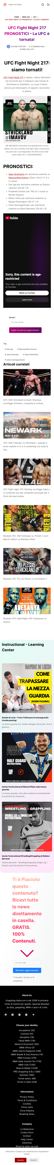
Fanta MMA (24, 1040)
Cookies (27, 1103)
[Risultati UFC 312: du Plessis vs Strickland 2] (27, 561)
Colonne (25, 1033)
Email (12, 317)
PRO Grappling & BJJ (24, 1071)
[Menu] (49, 4)
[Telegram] (33, 1014)
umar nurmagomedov (15, 360)
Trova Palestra (27, 1110)
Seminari (24, 1075)
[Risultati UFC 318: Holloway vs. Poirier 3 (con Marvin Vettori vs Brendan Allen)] (27, 518)
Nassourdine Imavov (19, 177)
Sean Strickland (16, 174)
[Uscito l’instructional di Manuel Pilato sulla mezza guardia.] (27, 757)
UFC (32, 49)
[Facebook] (5, 1014)
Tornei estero (24, 1078)
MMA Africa (25, 1047)
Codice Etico (27, 1132)
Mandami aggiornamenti (27, 970)
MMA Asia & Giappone (24, 1051)
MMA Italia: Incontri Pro (24, 1061)
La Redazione (27, 1129)
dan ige (9, 349)
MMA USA (26, 49)
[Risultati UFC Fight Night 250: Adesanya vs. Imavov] (27, 601)
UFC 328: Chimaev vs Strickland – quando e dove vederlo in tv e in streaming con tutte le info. (25, 446)
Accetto (20, 1160)
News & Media (23, 1068)
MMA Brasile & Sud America (25, 1054)
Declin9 (33, 1160)
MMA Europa (24, 1058)
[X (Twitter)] (12, 1014)
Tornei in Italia (24, 1082)
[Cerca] (43, 5)
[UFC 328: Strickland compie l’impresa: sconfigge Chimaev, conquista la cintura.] (27, 382)
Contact (27, 1136)
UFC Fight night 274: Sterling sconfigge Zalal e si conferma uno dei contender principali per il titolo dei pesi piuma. (26, 492)
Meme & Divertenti (24, 1044)
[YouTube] (26, 1014)
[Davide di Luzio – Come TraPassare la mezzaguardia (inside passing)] (27, 688)
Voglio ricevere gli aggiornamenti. (25, 330)
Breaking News (27, 1114)
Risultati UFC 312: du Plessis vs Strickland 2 (25, 578)
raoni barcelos (12, 354)
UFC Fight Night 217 (13, 77)
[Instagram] (19, 1014)
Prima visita (27, 1107)
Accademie (24, 1030)
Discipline (24, 1037)
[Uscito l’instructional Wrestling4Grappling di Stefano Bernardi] (27, 826)
